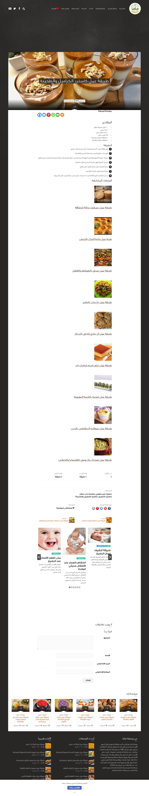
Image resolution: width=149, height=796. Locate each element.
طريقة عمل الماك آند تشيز (35, 744)
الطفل (107, 546)
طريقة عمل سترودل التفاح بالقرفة (32, 768)
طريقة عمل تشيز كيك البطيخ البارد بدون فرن (42, 719)
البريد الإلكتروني (103, 664)
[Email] (58, 115)
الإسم (107, 655)
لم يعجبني (69, 101)
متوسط (92, 494)
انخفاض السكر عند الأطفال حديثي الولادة (75, 565)
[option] (99, 549)
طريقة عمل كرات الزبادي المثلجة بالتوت (64, 719)
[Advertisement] (74, 34)
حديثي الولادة (81, 558)
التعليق (107, 638)
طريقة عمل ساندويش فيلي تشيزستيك (30, 760)
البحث (91, 9)
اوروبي (98, 494)
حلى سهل (83, 494)
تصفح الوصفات (100, 9)
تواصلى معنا (74, 788)
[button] (39, 557)
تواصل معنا (65, 9)
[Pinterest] (49, 115)
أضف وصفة (75, 9)
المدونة (84, 9)
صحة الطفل (101, 546)
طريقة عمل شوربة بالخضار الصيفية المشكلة (28, 752)
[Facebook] (39, 115)
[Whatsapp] (53, 115)
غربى (103, 494)
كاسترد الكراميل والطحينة (86, 497)
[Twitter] (44, 115)
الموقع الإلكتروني (102, 672)
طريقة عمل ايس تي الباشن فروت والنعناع (20, 719)
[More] (62, 115)
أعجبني (80, 101)
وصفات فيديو (112, 9)
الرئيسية (122, 9)
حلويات (109, 494)
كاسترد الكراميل (105, 497)
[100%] (128, 710)
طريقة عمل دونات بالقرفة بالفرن (33, 776)
